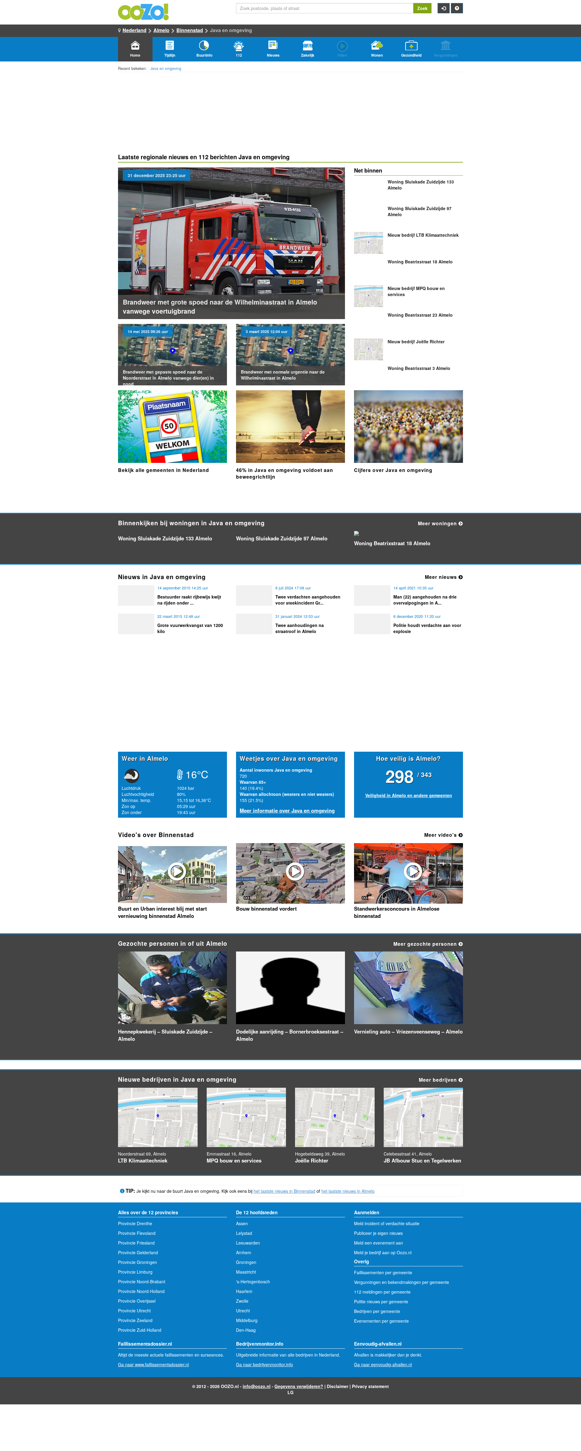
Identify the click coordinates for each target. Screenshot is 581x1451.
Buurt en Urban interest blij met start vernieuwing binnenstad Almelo (162, 912)
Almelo (161, 30)
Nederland (134, 30)
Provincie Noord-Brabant (141, 1281)
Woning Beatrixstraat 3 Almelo (419, 368)
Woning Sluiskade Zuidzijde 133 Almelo (165, 538)
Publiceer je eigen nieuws (378, 1233)
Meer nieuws (441, 576)
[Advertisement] (290, 704)
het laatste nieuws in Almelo (348, 1191)
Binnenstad (189, 30)
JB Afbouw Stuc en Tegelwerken (422, 1160)
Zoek (422, 8)
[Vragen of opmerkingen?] (457, 8)
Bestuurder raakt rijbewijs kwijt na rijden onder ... (189, 600)
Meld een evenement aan (378, 1243)
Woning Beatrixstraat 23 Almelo (420, 315)
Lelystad (244, 1233)
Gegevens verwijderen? (298, 1386)
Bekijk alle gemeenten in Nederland (163, 470)
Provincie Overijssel (137, 1301)
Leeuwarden (248, 1243)
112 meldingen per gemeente (382, 1292)
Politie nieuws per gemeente (381, 1301)
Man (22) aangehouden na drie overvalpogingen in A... (425, 600)
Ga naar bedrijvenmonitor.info (264, 1364)
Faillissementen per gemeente (383, 1272)
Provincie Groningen (137, 1262)
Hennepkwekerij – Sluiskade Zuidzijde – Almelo (165, 1035)
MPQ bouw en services (234, 1160)
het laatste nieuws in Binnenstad (284, 1191)
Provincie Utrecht (134, 1311)
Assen (242, 1223)
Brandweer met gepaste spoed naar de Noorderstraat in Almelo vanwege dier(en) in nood (168, 378)
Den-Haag (246, 1330)
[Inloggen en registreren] (444, 8)
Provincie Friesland (136, 1243)
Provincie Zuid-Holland (139, 1330)
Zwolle (242, 1301)
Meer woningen (438, 523)
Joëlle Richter (416, 341)
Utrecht (243, 1311)
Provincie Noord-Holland (141, 1291)
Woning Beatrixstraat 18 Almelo (420, 262)
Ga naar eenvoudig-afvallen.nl (383, 1364)
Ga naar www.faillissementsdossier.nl (153, 1364)
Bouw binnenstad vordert (266, 908)
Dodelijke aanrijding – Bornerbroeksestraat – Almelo (289, 1035)
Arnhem (243, 1252)
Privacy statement (370, 1386)
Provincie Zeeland (135, 1320)
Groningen (246, 1262)
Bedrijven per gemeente (377, 1311)
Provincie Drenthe (135, 1223)
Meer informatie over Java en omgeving (287, 810)
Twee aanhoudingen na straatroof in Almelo (299, 628)
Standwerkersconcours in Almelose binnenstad (396, 912)
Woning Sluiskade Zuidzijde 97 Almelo (281, 538)
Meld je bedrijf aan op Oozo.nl (383, 1252)
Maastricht (246, 1272)
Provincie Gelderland (138, 1252)
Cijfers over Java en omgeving (393, 470)
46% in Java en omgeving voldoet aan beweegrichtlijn (284, 473)
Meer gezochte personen (425, 943)
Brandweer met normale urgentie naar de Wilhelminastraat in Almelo (283, 375)
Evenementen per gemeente (381, 1321)
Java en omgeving (165, 68)
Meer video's (441, 834)
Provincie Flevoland (137, 1233)
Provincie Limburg (135, 1272)
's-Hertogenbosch (253, 1281)
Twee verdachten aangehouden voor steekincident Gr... (307, 600)
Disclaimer (337, 1386)
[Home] (143, 11)
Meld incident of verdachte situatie (386, 1223)
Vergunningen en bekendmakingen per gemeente (401, 1282)
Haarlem (244, 1291)
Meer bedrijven (438, 1079)
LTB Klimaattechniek (423, 235)
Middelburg (247, 1320)
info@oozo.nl (257, 1386)
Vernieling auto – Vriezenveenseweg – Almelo (408, 1031)
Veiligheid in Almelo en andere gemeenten (408, 795)
